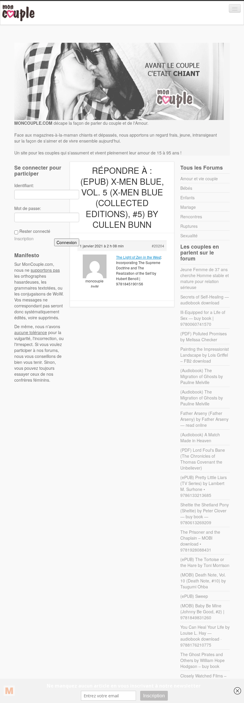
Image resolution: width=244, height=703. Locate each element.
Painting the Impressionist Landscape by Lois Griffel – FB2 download (204, 355)
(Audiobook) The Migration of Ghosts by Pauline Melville (201, 376)
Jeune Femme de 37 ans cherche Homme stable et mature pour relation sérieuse (204, 278)
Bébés (186, 188)
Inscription (24, 238)
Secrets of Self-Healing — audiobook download (204, 300)
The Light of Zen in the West (138, 257)
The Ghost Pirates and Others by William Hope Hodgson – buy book (202, 660)
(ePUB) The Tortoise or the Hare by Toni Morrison (204, 562)
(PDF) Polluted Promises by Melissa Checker (203, 336)
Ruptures (189, 226)
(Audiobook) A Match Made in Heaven (200, 437)
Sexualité (189, 235)
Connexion (67, 242)
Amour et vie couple (199, 178)
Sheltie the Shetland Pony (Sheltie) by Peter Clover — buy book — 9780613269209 (204, 513)
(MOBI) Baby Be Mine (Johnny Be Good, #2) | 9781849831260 (202, 611)
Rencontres (191, 216)
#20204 (158, 245)
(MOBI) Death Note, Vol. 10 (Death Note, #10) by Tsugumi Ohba (203, 581)
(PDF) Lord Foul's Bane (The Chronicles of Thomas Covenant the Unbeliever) (202, 459)
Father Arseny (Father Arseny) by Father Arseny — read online (204, 419)
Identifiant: (24, 185)
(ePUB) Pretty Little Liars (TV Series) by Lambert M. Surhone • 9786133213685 (203, 486)
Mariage (188, 207)
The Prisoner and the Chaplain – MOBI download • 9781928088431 (200, 541)
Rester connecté (34, 231)
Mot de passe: (27, 208)
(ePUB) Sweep (194, 596)
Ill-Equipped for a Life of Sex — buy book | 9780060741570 (202, 318)
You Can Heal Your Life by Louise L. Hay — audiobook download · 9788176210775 (205, 636)
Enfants (187, 197)
